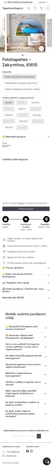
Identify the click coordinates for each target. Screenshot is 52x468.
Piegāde (21, 203)
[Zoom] (41, 48)
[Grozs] (41, 8)
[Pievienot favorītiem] (46, 168)
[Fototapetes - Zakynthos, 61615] (26, 173)
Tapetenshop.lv (12, 8)
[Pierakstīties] (39, 436)
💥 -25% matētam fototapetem (18, 2)
